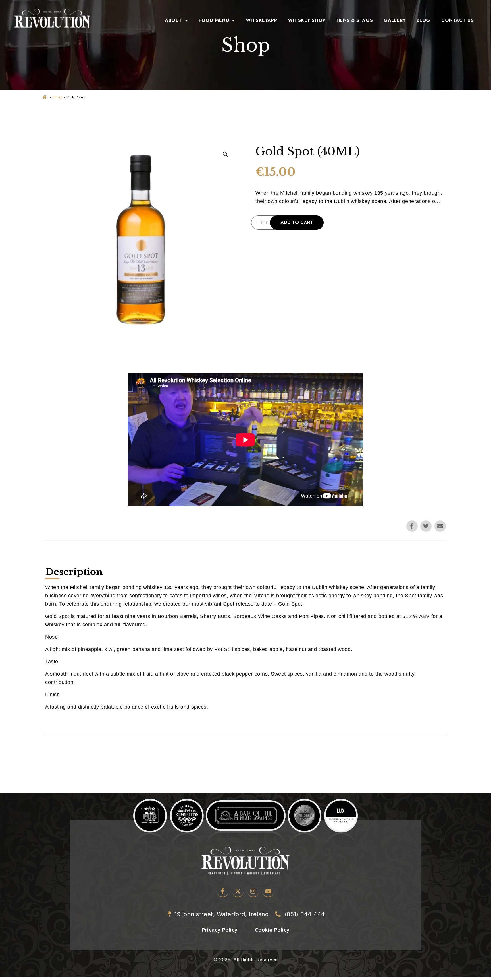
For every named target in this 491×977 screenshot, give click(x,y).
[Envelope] (440, 526)
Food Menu (214, 20)
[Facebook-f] (412, 526)
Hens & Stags (354, 20)
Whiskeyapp (261, 20)
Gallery (395, 20)
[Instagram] (253, 891)
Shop (58, 97)
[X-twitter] (238, 891)
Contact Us (457, 20)
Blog (423, 20)
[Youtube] (268, 891)
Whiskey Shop (306, 20)
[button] (225, 154)
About (173, 20)
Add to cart (296, 222)
